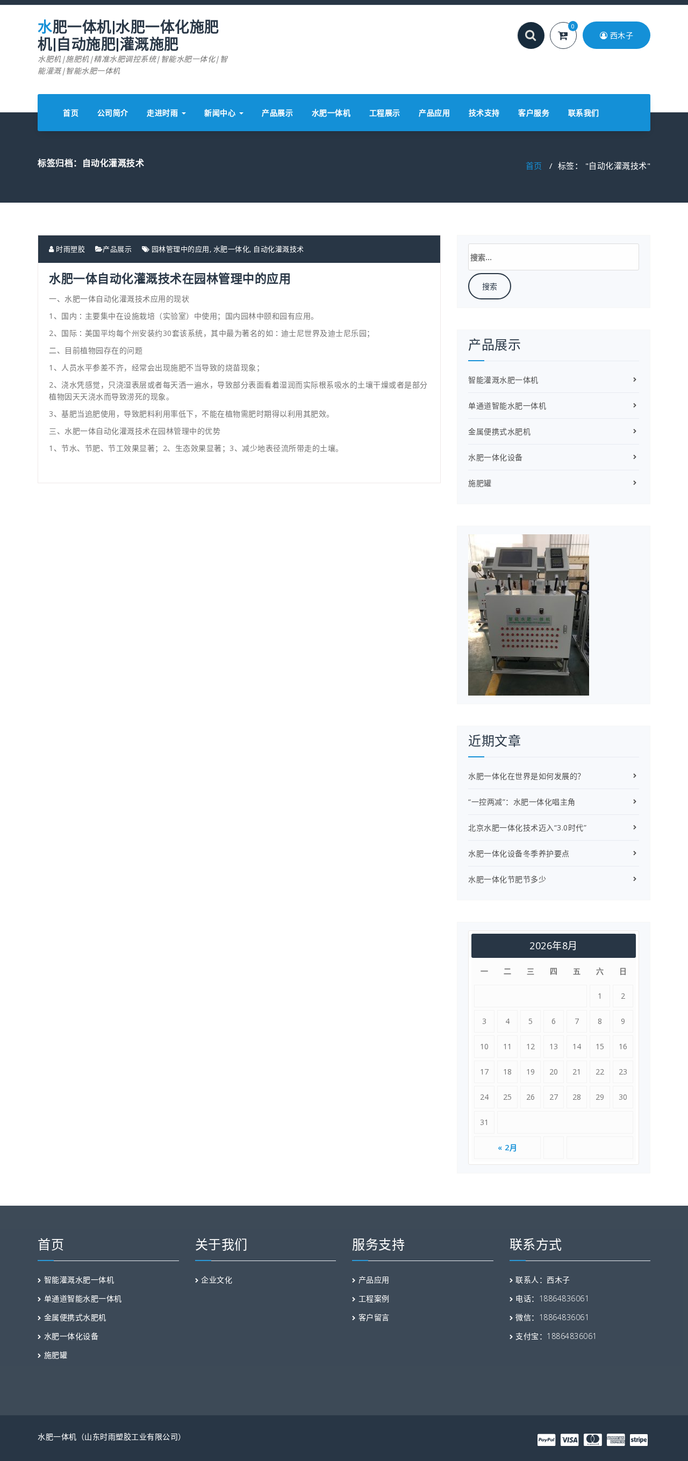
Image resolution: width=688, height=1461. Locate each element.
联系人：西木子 (542, 1279)
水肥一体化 (231, 249)
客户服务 (533, 113)
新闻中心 (221, 113)
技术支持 (484, 113)
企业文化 (216, 1279)
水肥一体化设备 (495, 457)
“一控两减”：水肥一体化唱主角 (522, 802)
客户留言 (374, 1317)
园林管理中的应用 (181, 249)
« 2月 (507, 1147)
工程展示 (384, 113)
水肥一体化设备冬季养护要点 (519, 853)
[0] (569, 36)
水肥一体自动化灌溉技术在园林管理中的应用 (170, 278)
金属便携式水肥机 (499, 431)
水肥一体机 (331, 113)
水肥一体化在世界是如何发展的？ (526, 776)
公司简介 (112, 113)
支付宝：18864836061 (556, 1336)
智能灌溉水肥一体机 (503, 380)
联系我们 (583, 113)
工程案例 (374, 1298)
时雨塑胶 (69, 249)
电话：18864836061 (552, 1298)
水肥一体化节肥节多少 (507, 879)
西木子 (620, 35)
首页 (70, 113)
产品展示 (277, 113)
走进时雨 (164, 113)
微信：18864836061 (552, 1317)
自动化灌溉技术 (278, 249)
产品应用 (434, 113)
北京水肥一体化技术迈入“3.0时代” (527, 827)
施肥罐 (480, 483)
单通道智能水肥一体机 (507, 405)
